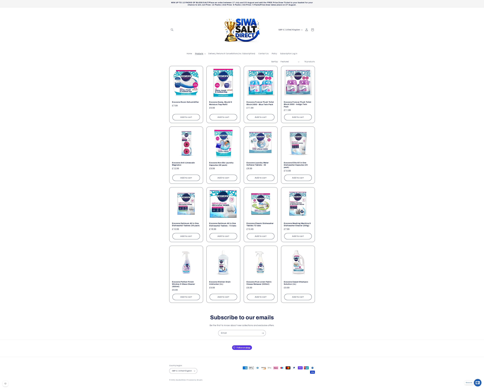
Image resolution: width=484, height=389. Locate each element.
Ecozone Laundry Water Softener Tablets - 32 (258, 164)
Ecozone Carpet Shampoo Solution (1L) (296, 283)
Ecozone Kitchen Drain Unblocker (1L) (220, 283)
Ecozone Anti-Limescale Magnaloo (183, 164)
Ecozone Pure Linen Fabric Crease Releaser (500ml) (259, 283)
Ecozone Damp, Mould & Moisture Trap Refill (220, 103)
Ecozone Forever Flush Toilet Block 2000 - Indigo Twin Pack (297, 104)
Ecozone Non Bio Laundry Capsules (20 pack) (221, 164)
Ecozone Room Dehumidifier (185, 102)
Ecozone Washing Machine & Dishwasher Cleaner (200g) (297, 224)
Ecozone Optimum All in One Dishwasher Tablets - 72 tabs (222, 224)
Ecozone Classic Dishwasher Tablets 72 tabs (260, 224)
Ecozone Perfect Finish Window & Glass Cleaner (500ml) (183, 284)
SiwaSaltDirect (181, 380)
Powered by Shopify (194, 380)
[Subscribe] (263, 333)
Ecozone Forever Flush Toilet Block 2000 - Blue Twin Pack (260, 103)
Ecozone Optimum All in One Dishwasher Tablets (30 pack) (186, 224)
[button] (172, 30)
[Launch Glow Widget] (477, 382)
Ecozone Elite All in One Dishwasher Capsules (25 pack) (296, 165)
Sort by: (274, 62)
